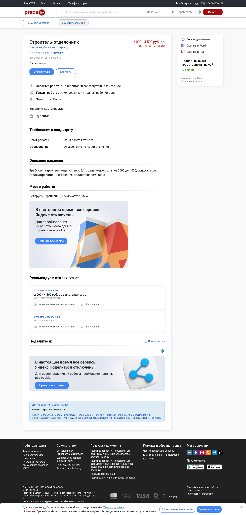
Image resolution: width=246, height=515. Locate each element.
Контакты (148, 458)
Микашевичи (104, 417)
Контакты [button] (65, 72)
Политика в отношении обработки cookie (113, 477)
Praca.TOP (29, 3)
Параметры (184, 12)
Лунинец (67, 417)
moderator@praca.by (201, 493)
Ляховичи (78, 417)
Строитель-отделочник (47, 290)
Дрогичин (110, 415)
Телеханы (155, 417)
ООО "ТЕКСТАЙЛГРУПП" (46, 53)
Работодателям (34, 445)
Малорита (90, 417)
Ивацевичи (144, 415)
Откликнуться (42, 71)
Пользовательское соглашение (33, 456)
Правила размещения (103, 474)
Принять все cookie (209, 509)
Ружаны (136, 417)
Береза (58, 415)
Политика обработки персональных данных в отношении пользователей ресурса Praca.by (111, 453)
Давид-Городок (95, 415)
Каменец (37, 417)
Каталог (57, 3)
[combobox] (156, 12)
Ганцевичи (79, 415)
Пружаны (125, 417)
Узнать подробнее (113, 507)
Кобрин (47, 417)
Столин (145, 417)
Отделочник (50, 47)
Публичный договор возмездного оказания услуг (35, 465)
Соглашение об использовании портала (70, 452)
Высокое (67, 415)
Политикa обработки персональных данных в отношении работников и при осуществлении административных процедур (112, 465)
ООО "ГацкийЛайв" (44, 320)
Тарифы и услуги (77, 3)
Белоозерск (46, 415)
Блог (43, 3)
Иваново (132, 415)
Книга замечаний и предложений (161, 454)
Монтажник (35, 47)
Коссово (57, 417)
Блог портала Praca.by (69, 468)
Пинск (116, 417)
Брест (35, 415)
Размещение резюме (68, 464)
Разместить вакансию (73, 23)
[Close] (241, 507)
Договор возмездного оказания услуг (69, 459)
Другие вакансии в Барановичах (50, 404)
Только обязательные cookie (177, 509)
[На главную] (35, 13)
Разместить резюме (38, 23)
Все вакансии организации (44, 57)
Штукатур (63, 47)
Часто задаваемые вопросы (158, 450)
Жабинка (122, 415)
